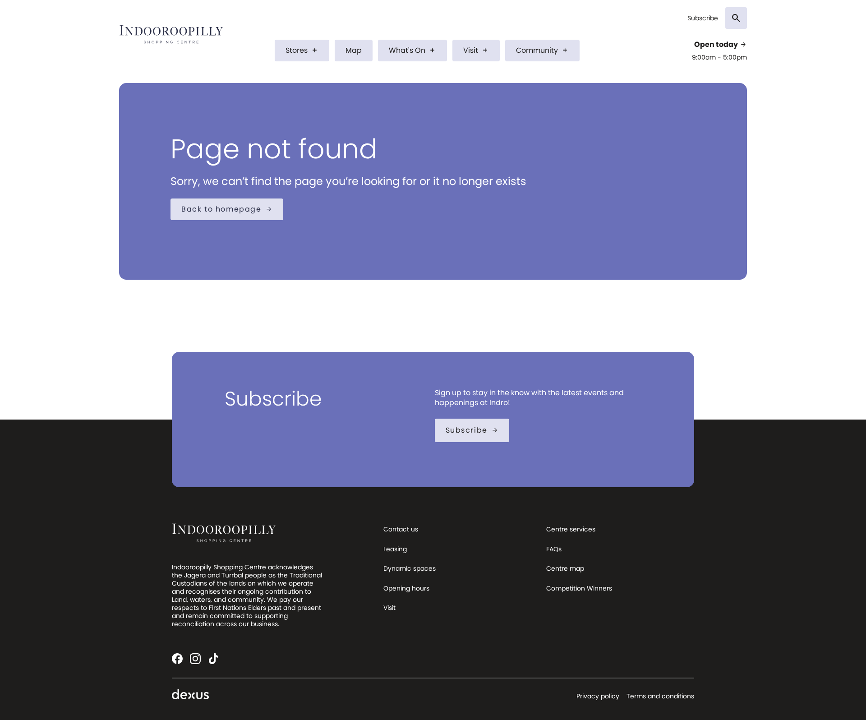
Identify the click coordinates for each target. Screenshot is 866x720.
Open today (720, 45)
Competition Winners (579, 588)
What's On (412, 50)
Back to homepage (226, 209)
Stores (302, 50)
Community (542, 50)
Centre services (570, 529)
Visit (476, 50)
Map (353, 50)
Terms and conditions (660, 696)
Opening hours (406, 588)
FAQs (554, 549)
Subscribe (702, 18)
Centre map (565, 568)
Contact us (400, 529)
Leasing (395, 549)
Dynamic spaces (409, 568)
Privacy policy (597, 696)
